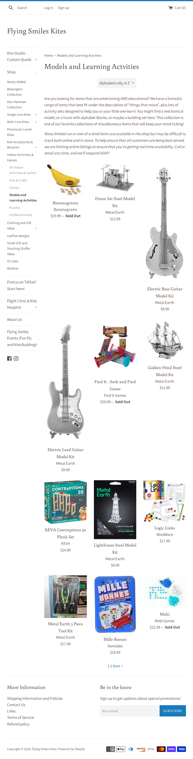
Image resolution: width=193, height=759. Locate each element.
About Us (14, 319)
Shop (22, 72)
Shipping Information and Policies (35, 698)
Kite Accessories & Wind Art (22, 144)
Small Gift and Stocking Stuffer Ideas (18, 248)
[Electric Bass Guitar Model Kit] (164, 223)
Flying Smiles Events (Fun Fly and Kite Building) (22, 338)
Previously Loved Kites (19, 132)
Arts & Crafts (18, 180)
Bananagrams (65, 202)
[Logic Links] (164, 501)
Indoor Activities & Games (22, 157)
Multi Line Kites (22, 121)
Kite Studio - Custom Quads (22, 56)
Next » (118, 666)
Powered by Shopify (71, 749)
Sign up (63, 7)
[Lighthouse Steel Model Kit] (115, 509)
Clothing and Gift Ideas (22, 225)
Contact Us (16, 704)
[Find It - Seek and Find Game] (115, 347)
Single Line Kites (22, 114)
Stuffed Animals (20, 214)
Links (11, 711)
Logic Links (164, 528)
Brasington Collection (15, 92)
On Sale (12, 261)
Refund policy (18, 724)
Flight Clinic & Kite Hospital (22, 304)
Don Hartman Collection (16, 104)
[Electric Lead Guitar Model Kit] (65, 381)
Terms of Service (20, 717)
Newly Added (16, 81)
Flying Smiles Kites (36, 30)
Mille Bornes (115, 639)
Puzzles (14, 207)
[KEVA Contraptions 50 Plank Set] (65, 502)
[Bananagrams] (65, 180)
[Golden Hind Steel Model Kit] (164, 340)
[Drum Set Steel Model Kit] (115, 178)
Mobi (164, 614)
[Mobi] (164, 591)
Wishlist (12, 268)
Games (14, 187)
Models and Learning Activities (23, 197)
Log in (48, 7)
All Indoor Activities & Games (22, 170)
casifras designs (18, 235)
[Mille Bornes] (115, 604)
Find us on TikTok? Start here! (21, 285)
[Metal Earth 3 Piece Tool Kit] (65, 596)
